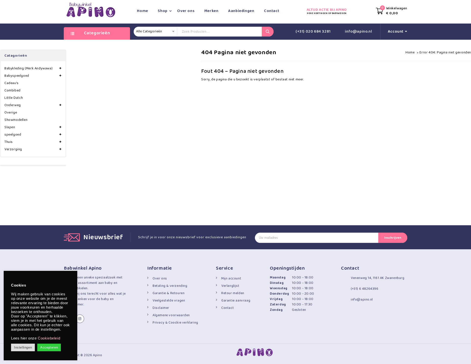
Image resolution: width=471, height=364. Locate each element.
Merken (211, 11)
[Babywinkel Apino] (90, 9)
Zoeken (268, 32)
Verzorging (13, 149)
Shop (162, 11)
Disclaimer (161, 308)
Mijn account (231, 278)
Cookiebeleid (49, 338)
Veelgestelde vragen (169, 300)
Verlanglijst (230, 286)
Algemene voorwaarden (171, 315)
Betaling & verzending (170, 286)
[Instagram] (80, 318)
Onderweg (12, 105)
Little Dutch (13, 97)
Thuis (8, 142)
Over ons (186, 11)
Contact (271, 11)
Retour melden (232, 293)
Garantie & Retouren (168, 293)
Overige (10, 112)
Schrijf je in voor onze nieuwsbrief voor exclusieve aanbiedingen (192, 237)
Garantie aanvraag (235, 300)
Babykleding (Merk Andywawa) (28, 68)
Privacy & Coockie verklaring (175, 322)
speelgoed (12, 134)
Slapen (9, 127)
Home (142, 11)
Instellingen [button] (23, 347)
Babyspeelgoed (16, 75)
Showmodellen (15, 120)
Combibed (12, 90)
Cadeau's (11, 83)
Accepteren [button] (49, 347)
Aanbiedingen (241, 11)
